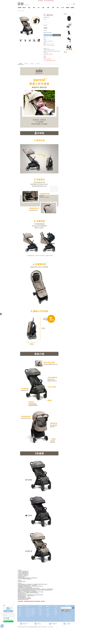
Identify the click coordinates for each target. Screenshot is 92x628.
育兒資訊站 (40, 614)
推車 (23, 10)
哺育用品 (19, 608)
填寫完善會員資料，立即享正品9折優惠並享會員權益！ (46, 0)
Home (18, 10)
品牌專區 (72, 7)
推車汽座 (19, 614)
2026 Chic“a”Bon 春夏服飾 (30, 614)
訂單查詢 (47, 611)
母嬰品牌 (67, 7)
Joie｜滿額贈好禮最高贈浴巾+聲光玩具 (49, 60)
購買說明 (55, 608)
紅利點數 (47, 613)
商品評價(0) (32, 63)
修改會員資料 (48, 614)
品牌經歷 (40, 611)
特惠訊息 (45, 57)
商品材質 (45, 37)
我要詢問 (38, 63)
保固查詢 (55, 614)
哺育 (48, 7)
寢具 (43, 7)
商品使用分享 (26, 63)
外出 (38, 7)
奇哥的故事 (40, 610)
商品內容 (20, 63)
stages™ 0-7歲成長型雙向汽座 (69, 18)
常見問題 (55, 610)
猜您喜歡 (65, 13)
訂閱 (73, 607)
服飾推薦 (19, 611)
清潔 (53, 7)
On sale (62, 7)
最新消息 (40, 608)
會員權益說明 (48, 608)
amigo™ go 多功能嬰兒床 (69, 25)
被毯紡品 (19, 613)
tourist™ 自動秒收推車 (69, 32)
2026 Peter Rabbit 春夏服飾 (30, 610)
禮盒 (29, 7)
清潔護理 (19, 610)
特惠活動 (19, 7)
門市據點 (40, 613)
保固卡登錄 (56, 613)
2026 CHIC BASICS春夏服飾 (30, 611)
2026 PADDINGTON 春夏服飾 (30, 608)
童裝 (34, 7)
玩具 (58, 7)
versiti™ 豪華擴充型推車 (69, 47)
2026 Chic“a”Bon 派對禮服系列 (30, 613)
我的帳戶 (47, 610)
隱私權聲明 (56, 611)
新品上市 (24, 7)
